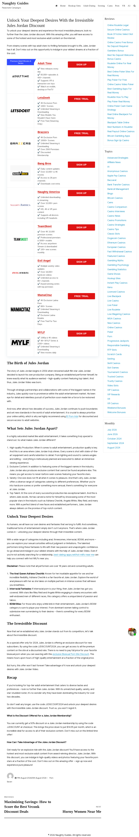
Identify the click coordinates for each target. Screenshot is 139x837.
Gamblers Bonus (115, 50)
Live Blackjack (114, 296)
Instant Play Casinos (117, 283)
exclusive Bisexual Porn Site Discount (71, 654)
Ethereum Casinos (116, 242)
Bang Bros (44, 163)
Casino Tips (113, 229)
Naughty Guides (15, 3)
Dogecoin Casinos (116, 238)
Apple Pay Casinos (116, 175)
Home (63, 6)
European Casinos (116, 247)
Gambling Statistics (117, 269)
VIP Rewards (113, 394)
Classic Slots (113, 233)
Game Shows (113, 274)
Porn (117, 6)
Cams (110, 6)
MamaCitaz (45, 294)
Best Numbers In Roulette (119, 127)
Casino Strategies (116, 225)
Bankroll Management (118, 189)
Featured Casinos (116, 256)
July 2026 (112, 430)
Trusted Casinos (115, 376)
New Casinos (113, 323)
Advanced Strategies (117, 158)
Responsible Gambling (118, 345)
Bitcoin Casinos (115, 198)
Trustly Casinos (114, 381)
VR (123, 6)
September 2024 (115, 443)
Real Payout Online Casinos (121, 131)
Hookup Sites (74, 6)
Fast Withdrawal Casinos (119, 251)
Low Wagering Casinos (118, 314)
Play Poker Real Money (118, 101)
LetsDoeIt (44, 97)
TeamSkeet (45, 226)
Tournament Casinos (117, 372)
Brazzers (43, 132)
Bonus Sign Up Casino (118, 140)
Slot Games (113, 367)
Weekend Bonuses (116, 408)
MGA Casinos (114, 318)
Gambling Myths (115, 260)
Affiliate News (114, 162)
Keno (110, 287)
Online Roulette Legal (117, 25)
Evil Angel (44, 260)
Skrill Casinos (113, 363)
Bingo (110, 193)
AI (129, 6)
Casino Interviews (116, 211)
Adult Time (45, 63)
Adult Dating (89, 6)
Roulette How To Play (117, 97)
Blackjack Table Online (118, 122)
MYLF (41, 332)
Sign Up (81, 64)
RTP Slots (112, 350)
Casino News (113, 216)
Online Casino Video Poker (120, 84)
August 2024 (113, 447)
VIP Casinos (113, 390)
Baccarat (111, 180)
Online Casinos (114, 327)
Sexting (101, 6)
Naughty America (49, 191)
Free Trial (81, 99)
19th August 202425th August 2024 (31, 778)
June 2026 (112, 434)
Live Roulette (113, 309)
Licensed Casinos (116, 292)
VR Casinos (113, 403)
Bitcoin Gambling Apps (118, 136)
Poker (110, 332)
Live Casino (113, 300)
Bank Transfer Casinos (118, 184)
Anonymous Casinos (117, 171)
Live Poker (112, 305)
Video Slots (113, 385)
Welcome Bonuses (116, 412)
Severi (9, 782)
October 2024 (114, 438)
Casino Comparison (117, 207)
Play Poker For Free (117, 80)
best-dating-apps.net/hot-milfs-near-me (74, 554)
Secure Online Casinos (118, 29)
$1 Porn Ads (72, 416)
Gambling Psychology (118, 265)
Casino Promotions (116, 220)
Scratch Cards (114, 354)
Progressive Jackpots (118, 341)
